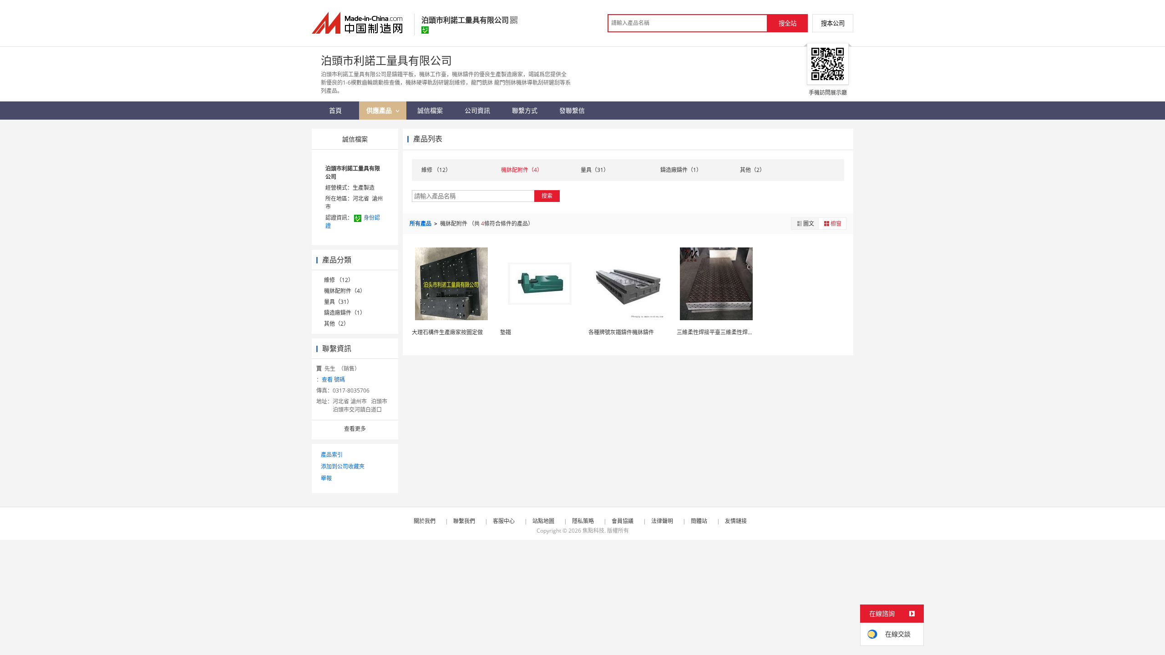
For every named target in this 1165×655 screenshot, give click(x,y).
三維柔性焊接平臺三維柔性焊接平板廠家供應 (731, 332)
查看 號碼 (333, 379)
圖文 (808, 223)
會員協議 (622, 521)
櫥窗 (836, 223)
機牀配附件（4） (344, 291)
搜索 (547, 196)
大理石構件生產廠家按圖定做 (447, 332)
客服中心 (504, 521)
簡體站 (699, 521)
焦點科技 (593, 530)
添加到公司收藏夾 (343, 466)
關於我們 (425, 521)
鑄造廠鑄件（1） (344, 313)
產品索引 (332, 454)
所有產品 (421, 223)
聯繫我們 (464, 521)
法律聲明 (662, 521)
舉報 (326, 478)
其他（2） (336, 324)
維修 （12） (339, 280)
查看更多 (355, 429)
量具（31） (338, 302)
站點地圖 (543, 521)
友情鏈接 (736, 521)
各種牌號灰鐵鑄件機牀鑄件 (621, 332)
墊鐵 (505, 332)
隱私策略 (583, 521)
